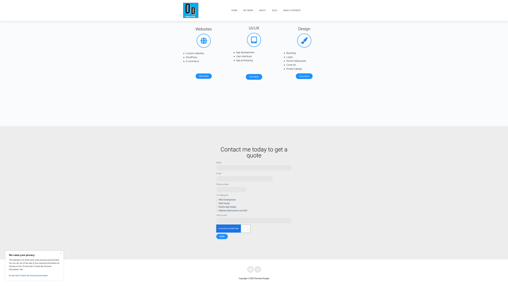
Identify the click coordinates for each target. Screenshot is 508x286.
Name (219, 162)
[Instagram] (257, 269)
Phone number (222, 184)
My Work (248, 10)
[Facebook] (250, 269)
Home (234, 10)
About (262, 10)
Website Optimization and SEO (233, 210)
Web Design (224, 203)
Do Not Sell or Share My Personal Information (28, 275)
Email (218, 173)
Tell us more (221, 215)
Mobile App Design (227, 207)
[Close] (60, 253)
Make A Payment (292, 10)
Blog (274, 10)
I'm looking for (222, 195)
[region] (34, 266)
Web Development (227, 199)
